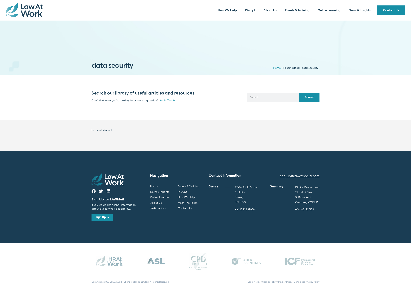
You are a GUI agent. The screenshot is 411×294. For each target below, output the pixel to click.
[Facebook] (94, 191)
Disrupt (250, 10)
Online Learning (329, 10)
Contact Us (391, 10)
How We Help (227, 10)
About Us (270, 10)
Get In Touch (167, 100)
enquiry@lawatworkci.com (299, 176)
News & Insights (360, 10)
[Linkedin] (108, 191)
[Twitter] (101, 191)
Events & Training (297, 10)
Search (309, 97)
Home (277, 67)
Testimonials (158, 208)
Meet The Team (187, 202)
